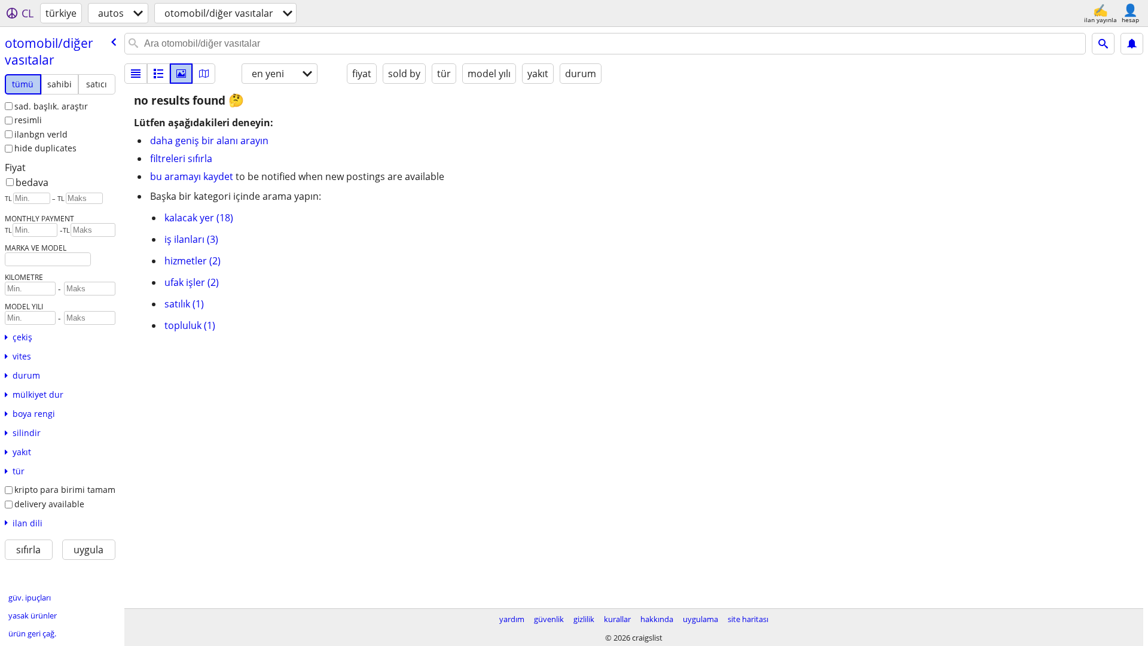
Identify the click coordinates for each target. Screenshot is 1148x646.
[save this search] (1131, 43)
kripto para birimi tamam (64, 489)
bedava (32, 182)
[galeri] (181, 73)
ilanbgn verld (41, 134)
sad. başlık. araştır (51, 106)
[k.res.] (158, 73)
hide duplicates (45, 148)
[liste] (135, 73)
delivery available (49, 504)
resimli (28, 120)
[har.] (204, 73)
